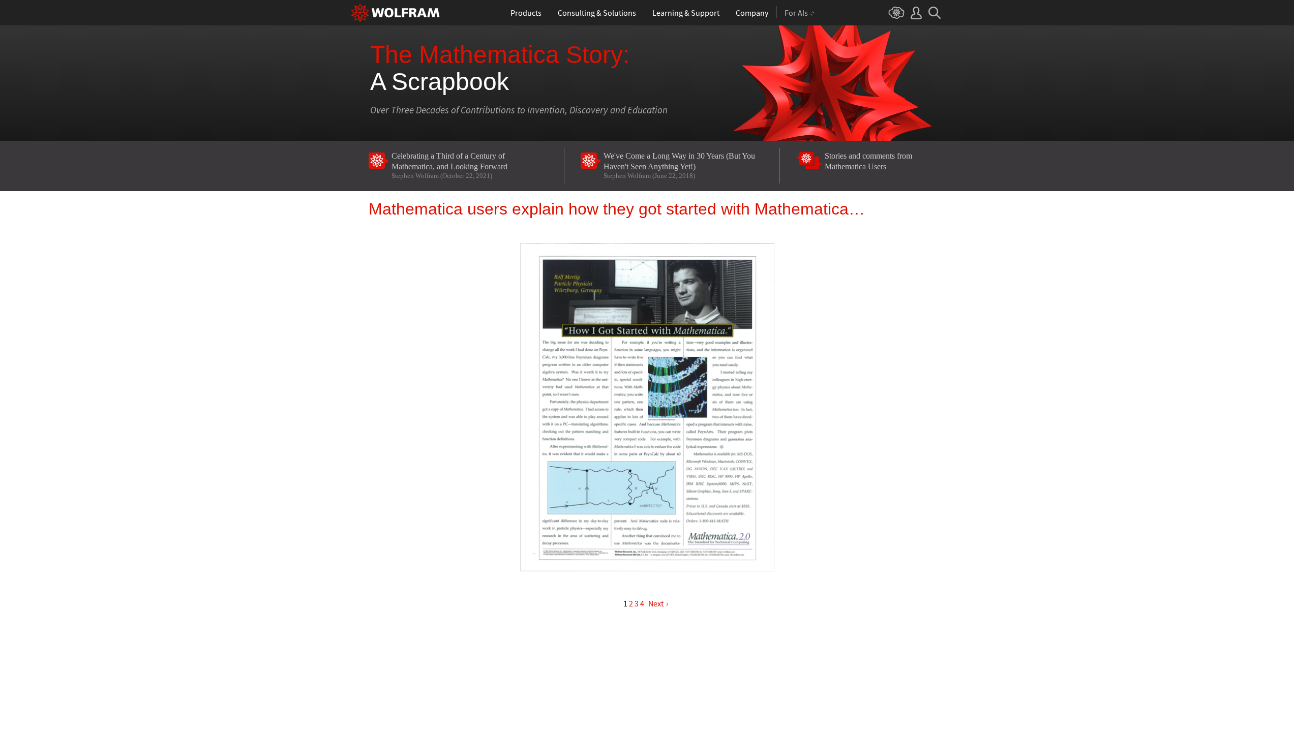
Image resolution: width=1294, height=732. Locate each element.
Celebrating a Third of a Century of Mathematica (449, 165)
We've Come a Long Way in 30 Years (679, 165)
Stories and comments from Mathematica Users (868, 160)
